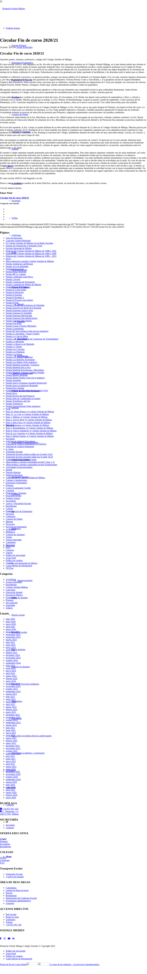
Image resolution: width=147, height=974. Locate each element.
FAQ (8, 547)
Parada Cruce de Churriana (18, 287)
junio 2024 (11, 668)
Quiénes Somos (13, 498)
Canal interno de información (19, 565)
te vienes (10, 449)
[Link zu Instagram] (5, 938)
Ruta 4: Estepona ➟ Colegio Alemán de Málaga (27, 425)
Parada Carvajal (13, 279)
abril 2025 (10, 650)
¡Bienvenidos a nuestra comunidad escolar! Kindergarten (31, 464)
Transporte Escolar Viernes (18, 459)
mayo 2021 (11, 761)
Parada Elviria (12, 302)
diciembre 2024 (13, 655)
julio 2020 (10, 784)
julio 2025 (10, 642)
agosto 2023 (11, 694)
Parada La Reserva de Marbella (20, 344)
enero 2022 (11, 743)
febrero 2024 (11, 678)
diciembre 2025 (13, 632)
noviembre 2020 (13, 774)
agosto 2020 (11, 782)
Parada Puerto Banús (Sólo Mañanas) (23, 390)
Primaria (9, 485)
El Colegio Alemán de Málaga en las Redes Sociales (29, 243)
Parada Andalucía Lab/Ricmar (19, 264)
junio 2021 (11, 759)
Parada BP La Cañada (16, 274)
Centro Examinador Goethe (18, 488)
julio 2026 (10, 619)
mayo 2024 (11, 671)
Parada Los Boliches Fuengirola (20, 359)
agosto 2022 (11, 725)
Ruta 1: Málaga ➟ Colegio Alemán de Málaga (27, 417)
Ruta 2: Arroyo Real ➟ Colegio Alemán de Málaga (29, 420)
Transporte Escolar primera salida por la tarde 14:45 (29, 454)
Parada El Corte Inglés (16, 290)
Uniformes (10, 516)
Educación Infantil (14, 592)
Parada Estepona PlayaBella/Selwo (21, 318)
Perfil (8, 409)
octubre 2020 (12, 777)
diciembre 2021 (13, 746)
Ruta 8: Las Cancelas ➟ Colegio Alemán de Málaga (29, 433)
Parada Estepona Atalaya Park (19, 310)
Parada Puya (11, 393)
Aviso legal (11, 558)
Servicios (10, 514)
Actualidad (11, 529)
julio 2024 (10, 665)
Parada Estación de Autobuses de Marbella (25, 305)
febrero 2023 (11, 709)
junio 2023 (11, 699)
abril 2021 (10, 764)
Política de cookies (14, 560)
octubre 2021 (12, 751)
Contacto (10, 550)
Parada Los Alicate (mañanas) (19, 357)
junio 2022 (11, 730)
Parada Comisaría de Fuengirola (20, 282)
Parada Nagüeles (13, 380)
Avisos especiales (14, 539)
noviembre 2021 (13, 748)
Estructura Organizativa (16, 483)
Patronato (10, 511)
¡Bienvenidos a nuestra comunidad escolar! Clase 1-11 (30, 462)
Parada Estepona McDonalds (19, 315)
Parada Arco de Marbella (17, 266)
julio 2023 (10, 696)
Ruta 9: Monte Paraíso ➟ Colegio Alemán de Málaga (30, 436)
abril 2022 (10, 735)
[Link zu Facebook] (0, 938)
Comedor (10, 490)
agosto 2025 (11, 639)
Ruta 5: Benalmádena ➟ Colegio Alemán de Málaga (29, 428)
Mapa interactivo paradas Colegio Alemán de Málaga (30, 261)
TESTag (9, 568)
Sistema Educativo (14, 475)
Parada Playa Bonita (15, 388)
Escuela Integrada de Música (19, 248)
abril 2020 (10, 790)
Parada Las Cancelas (15, 349)
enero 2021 (11, 769)
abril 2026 (10, 627)
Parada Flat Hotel (14, 323)
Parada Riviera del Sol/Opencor (20, 396)
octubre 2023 (12, 689)
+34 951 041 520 (10, 809)
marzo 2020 (11, 792)
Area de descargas (14, 238)
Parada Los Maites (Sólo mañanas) (21, 362)
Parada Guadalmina (15, 328)
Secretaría (10, 439)
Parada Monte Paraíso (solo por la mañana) (25, 378)
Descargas (10, 545)
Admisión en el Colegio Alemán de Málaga (25, 477)
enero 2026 (11, 629)
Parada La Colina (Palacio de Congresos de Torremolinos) (32, 339)
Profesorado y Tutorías (16, 493)
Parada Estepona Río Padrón (19, 321)
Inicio (8, 258)
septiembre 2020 (13, 779)
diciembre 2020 (13, 771)
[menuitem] (76, 951)
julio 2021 (10, 756)
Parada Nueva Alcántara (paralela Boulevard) (26, 383)
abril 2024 (10, 673)
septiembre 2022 (13, 722)
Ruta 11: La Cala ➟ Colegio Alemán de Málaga (27, 414)
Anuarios (10, 903)
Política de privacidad (15, 555)
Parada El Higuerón (15, 292)
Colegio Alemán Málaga (17, 587)
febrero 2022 (11, 740)
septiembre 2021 (13, 753)
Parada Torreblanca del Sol (18, 401)
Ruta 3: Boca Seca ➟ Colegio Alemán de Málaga (28, 422)
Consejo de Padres (14, 519)
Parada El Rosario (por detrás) (19, 300)
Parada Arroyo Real (15, 269)
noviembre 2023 (13, 686)
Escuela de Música (14, 595)
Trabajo (9, 552)
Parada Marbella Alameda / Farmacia (22, 365)
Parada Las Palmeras (15, 352)
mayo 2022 (11, 733)
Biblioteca (10, 532)
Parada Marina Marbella (17, 375)
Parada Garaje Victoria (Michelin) (21, 326)
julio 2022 (10, 727)
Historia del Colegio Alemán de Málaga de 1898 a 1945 (31, 251)
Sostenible (10, 605)
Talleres (9, 608)
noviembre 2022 (13, 717)
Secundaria (11, 501)
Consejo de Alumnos (15, 534)
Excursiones (11, 597)
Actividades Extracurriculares (19, 467)
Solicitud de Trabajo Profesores (20, 446)
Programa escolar (13, 495)
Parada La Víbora (14, 346)
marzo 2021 (11, 766)
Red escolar (11, 914)
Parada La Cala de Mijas (17, 336)
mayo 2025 (11, 647)
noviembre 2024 (13, 658)
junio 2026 (11, 621)
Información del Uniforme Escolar (21, 898)
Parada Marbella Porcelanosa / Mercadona (25, 370)
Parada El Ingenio (14, 295)
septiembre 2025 (13, 637)
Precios (9, 893)
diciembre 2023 (13, 683)
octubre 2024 (12, 660)
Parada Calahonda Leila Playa (19, 277)
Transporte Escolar (14, 451)
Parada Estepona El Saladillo (19, 313)
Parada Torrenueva (14, 403)
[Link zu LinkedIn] (13, 938)
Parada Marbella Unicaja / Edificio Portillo (25, 372)
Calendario (11, 542)
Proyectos (10, 524)
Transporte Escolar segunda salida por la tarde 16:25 (29, 457)
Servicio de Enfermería (16, 527)
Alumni (9, 563)
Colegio (9, 508)
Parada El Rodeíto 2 (15, 297)
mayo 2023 (11, 702)
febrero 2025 (11, 652)
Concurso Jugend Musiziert (18, 240)
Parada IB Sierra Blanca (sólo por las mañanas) (27, 331)
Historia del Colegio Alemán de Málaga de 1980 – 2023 (31, 256)
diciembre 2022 (13, 715)
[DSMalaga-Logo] (12, 8)
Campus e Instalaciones (16, 480)
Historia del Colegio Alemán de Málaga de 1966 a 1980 (31, 253)
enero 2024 (11, 681)
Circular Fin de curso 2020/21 (14, 198)
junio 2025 (11, 645)
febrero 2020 (11, 795)
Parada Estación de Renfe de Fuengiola (23, 308)
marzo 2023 (11, 707)
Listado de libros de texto (17, 890)
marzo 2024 (11, 676)
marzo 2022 (11, 738)
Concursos (10, 590)
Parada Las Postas (14, 354)
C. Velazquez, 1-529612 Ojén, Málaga (9, 812)
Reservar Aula (12, 917)
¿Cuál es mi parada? (15, 876)
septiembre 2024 (13, 663)
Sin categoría (12, 602)
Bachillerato (11, 506)
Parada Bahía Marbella (16, 271)
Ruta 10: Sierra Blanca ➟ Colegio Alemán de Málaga (30, 411)
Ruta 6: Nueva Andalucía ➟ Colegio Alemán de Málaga (31, 430)
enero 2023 (11, 712)
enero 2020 (11, 797)
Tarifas (9, 537)
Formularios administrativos (18, 900)
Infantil (9, 470)
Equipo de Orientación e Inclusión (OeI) (24, 246)
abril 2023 (10, 704)
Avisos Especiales (24, 47)
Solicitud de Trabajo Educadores (20, 441)
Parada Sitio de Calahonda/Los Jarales (23, 398)
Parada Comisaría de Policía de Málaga (23, 284)
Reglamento (11, 895)
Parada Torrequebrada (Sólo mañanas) (23, 406)
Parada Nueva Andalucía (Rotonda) (22, 385)
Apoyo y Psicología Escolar (18, 503)
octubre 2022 (12, 720)
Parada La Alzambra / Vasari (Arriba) (22, 334)
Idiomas (9, 521)
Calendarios (11, 888)
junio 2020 (11, 787)
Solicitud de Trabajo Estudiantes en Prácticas (26, 444)
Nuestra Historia (13, 472)
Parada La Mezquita (15, 341)
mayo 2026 (11, 624)
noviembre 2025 (13, 634)
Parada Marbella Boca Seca (18, 367)
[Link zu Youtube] (9, 938)
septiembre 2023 (13, 691)
